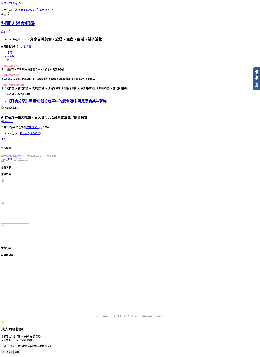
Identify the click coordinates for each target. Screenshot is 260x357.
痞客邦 (30, 127)
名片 (9, 60)
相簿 (9, 52)
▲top (4, 138)
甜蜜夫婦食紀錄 (18, 23)
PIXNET (107, 316)
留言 (36, 127)
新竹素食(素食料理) (30, 133)
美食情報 (26, 46)
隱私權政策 (147, 316)
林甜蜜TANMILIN (14, 159)
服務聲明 (158, 316)
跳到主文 (6, 31)
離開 (17, 352)
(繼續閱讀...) (7, 121)
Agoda (8, 79)
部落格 (10, 56)
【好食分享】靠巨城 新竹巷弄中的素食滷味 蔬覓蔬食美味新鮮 (57, 101)
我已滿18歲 (7, 352)
